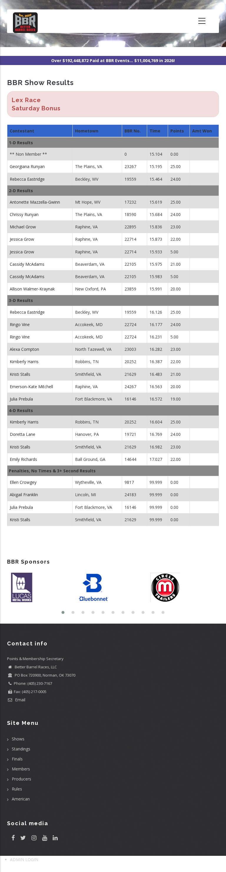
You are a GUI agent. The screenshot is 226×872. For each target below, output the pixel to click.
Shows (18, 739)
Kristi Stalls (20, 374)
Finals (17, 759)
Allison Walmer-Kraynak (32, 289)
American (21, 799)
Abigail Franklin (24, 494)
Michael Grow (23, 227)
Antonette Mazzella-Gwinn (35, 202)
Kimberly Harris (24, 361)
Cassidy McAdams (27, 264)
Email (19, 699)
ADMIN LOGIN (24, 859)
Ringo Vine (20, 324)
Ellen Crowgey (23, 482)
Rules (17, 789)
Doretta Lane (22, 434)
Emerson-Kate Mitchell (31, 386)
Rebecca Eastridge (27, 179)
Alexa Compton (24, 349)
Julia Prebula (21, 399)
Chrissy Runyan (24, 214)
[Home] (25, 21)
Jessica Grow (22, 239)
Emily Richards (23, 459)
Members (21, 769)
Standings (21, 749)
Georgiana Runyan (27, 166)
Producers (21, 779)
